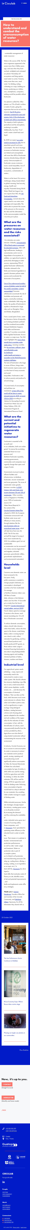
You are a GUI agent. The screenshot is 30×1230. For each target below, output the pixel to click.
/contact (7, 1084)
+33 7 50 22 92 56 (11, 1131)
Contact (8, 1136)
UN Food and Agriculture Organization (14, 196)
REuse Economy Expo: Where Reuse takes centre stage (13, 1003)
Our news (7, 1218)
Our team (5, 1192)
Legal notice (23, 1227)
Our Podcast (8, 1220)
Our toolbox (6, 1207)
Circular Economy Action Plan (13, 510)
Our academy (6, 1209)
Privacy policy (16, 1227)
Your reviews (6, 1196)
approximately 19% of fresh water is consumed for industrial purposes (15, 245)
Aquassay (9, 828)
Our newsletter (8, 1222)
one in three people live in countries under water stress (14, 342)
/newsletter (8, 1098)
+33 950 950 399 (11, 1128)
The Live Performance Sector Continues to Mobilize (13, 959)
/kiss (4, 1110)
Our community (7, 1194)
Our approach (6, 1205)
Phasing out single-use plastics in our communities (14, 1034)
